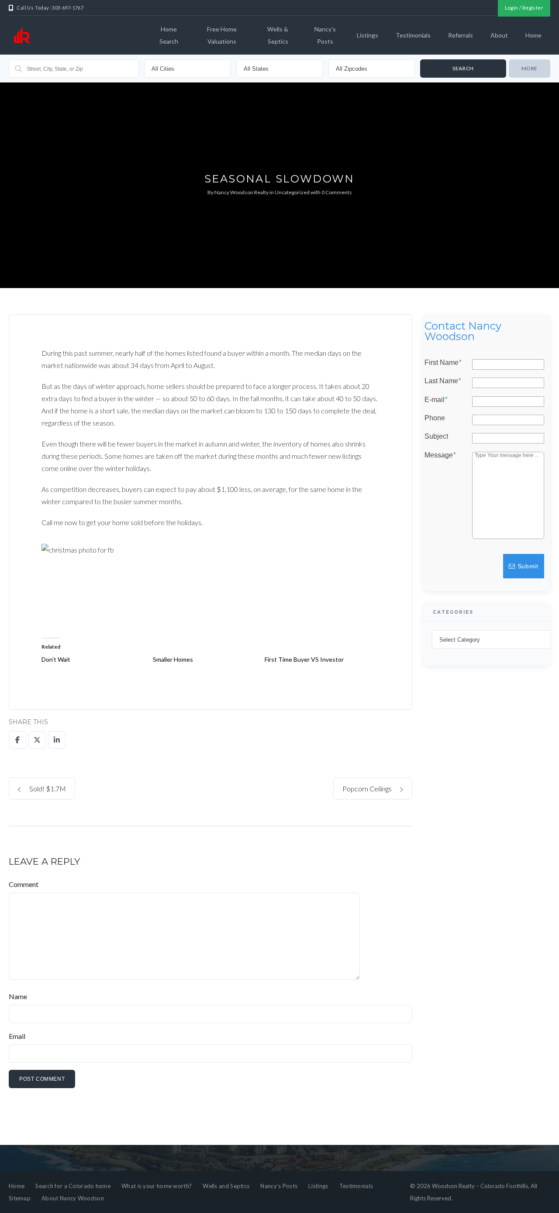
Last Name (442, 381)
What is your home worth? (156, 1185)
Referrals (460, 35)
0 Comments (336, 192)
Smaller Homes (173, 659)
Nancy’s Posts (325, 35)
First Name (442, 362)
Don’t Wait (55, 659)
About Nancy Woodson (72, 1198)
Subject (436, 436)
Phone (434, 418)
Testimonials (413, 35)
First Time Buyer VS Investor (304, 659)
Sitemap (20, 1198)
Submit (526, 566)
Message (439, 454)
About (499, 35)
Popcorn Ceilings (367, 788)
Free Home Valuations (222, 35)
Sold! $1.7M (47, 788)
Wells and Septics (226, 1185)
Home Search (168, 35)
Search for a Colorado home (72, 1185)
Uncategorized (292, 192)
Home (533, 35)
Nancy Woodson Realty (241, 192)
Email (17, 1036)
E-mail (435, 399)
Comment (23, 884)
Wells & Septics (277, 35)
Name (18, 996)
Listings (367, 35)
